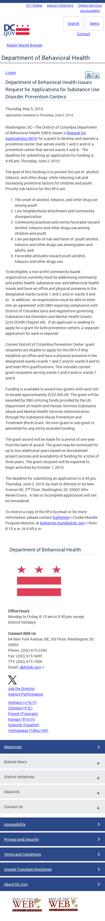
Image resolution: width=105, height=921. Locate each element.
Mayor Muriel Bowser (25, 45)
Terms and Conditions (22, 854)
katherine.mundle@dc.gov (62, 522)
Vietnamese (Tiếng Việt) (28, 730)
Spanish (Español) (23, 724)
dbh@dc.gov (30, 667)
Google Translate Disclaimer (28, 869)
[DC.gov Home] (16, 35)
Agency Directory (60, 5)
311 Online (34, 5)
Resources (13, 746)
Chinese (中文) (20, 708)
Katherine (61, 517)
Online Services (90, 5)
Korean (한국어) (21, 719)
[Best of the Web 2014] (27, 912)
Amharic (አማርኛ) (22, 702)
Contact (83, 33)
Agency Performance (25, 694)
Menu (94, 23)
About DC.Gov (16, 884)
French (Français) (23, 713)
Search (73, 23)
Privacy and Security (21, 839)
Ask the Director (21, 688)
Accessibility (90, 10)
